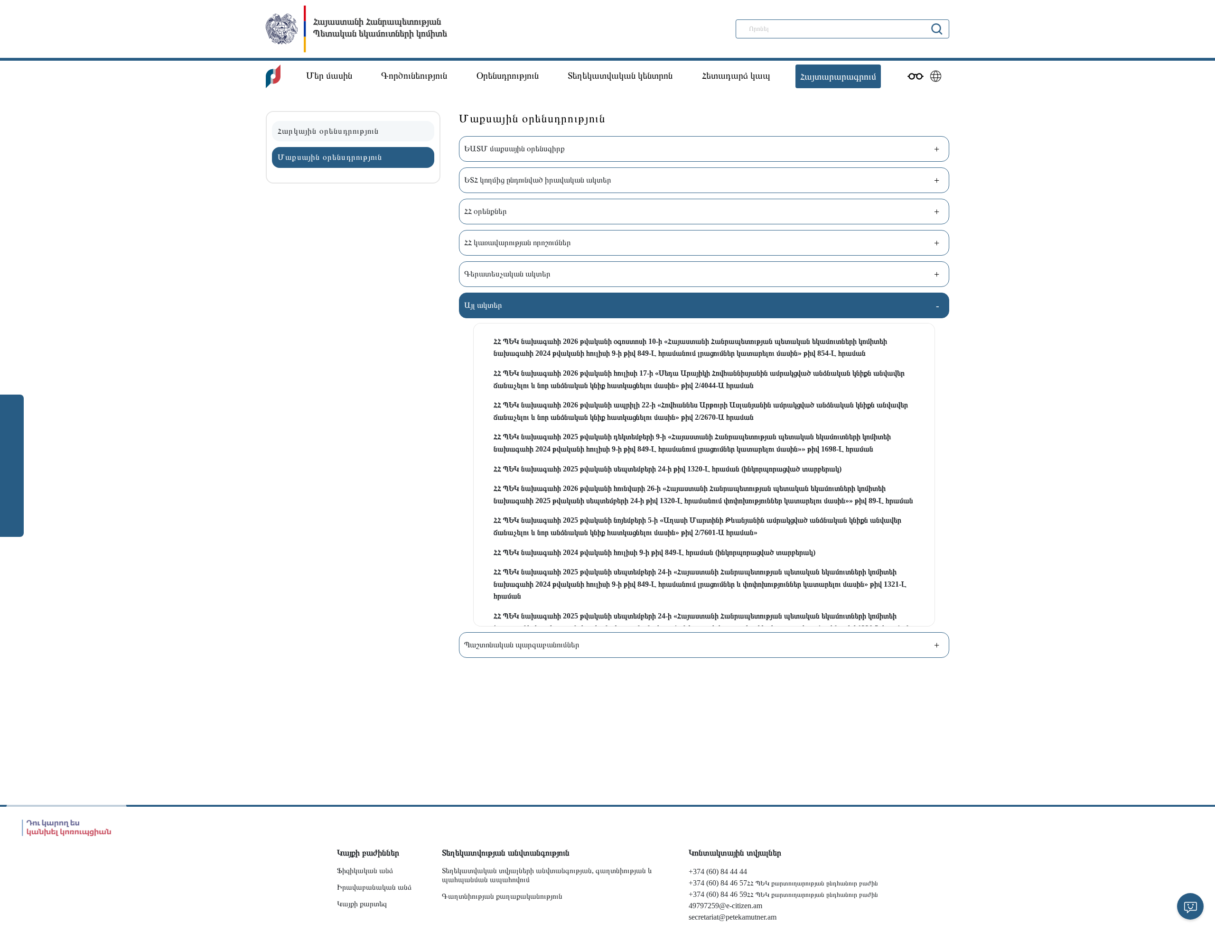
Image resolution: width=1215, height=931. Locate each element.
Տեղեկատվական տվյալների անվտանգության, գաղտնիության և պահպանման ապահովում (547, 875)
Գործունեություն (414, 75)
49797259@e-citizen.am (725, 906)
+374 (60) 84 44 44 (718, 871)
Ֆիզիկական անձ (365, 870)
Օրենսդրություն (508, 75)
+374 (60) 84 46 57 (718, 883)
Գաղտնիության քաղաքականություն (502, 896)
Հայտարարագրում (838, 76)
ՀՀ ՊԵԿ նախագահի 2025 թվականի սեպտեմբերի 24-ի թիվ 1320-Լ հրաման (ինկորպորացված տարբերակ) (667, 469)
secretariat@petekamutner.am (732, 917)
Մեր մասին (329, 75)
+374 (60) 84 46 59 (718, 894)
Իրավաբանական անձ (374, 887)
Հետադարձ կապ (736, 75)
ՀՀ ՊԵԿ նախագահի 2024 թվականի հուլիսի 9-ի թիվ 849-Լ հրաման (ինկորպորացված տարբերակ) (654, 552)
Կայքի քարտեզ (362, 904)
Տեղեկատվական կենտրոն (620, 75)
